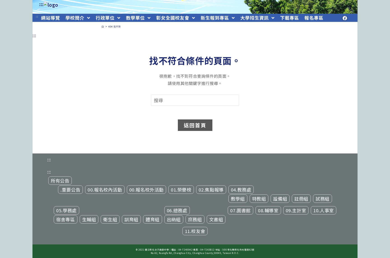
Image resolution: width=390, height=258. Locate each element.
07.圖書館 (240, 210)
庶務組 (195, 219)
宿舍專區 (65, 219)
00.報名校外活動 (146, 189)
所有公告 (60, 180)
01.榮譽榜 (181, 189)
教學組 (238, 198)
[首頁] (103, 26)
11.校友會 (195, 231)
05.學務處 (66, 210)
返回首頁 (195, 125)
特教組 (259, 198)
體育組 (153, 219)
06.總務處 (177, 210)
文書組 (216, 219)
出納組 (174, 219)
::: (41, 4)
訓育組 (131, 219)
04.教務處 (241, 189)
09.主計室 (296, 210)
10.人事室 (323, 210)
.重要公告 (70, 189)
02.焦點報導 (211, 189)
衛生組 (110, 219)
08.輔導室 (268, 210)
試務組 (323, 198)
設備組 (280, 198)
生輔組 (89, 219)
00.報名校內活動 (105, 189)
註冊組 (301, 198)
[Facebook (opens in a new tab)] (344, 18)
